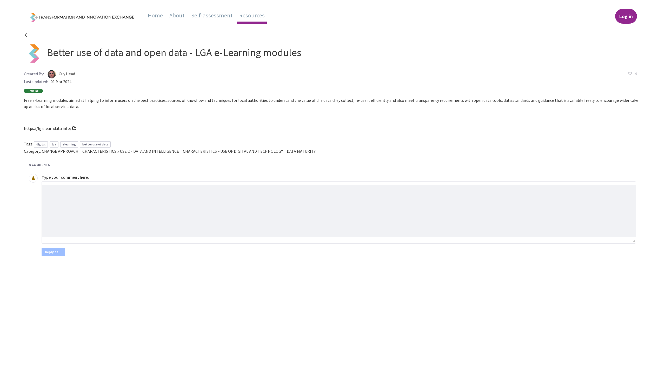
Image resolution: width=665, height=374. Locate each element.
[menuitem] (155, 15)
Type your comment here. (65, 177)
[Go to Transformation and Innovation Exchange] (86, 16)
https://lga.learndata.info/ (48, 128)
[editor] (339, 211)
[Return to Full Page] (26, 36)
